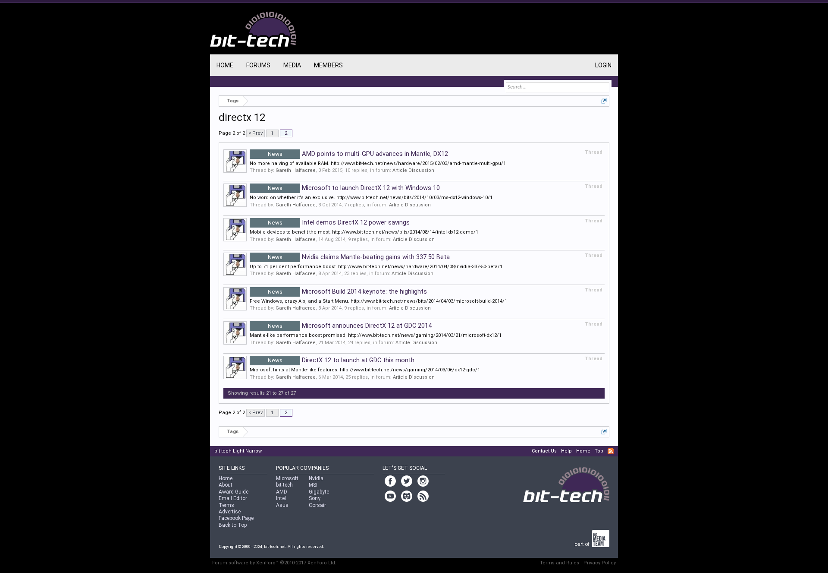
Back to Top (233, 525)
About (225, 485)
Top (599, 451)
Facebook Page (236, 518)
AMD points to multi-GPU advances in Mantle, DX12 (358, 154)
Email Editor (233, 498)
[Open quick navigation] (604, 101)
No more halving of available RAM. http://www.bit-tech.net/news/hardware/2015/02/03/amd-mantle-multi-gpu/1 (378, 163)
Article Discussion (413, 170)
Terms (226, 505)
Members (328, 65)
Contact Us (544, 451)
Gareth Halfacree (296, 170)
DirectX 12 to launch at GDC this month (341, 360)
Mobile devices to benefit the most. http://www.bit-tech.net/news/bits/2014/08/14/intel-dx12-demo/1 (364, 232)
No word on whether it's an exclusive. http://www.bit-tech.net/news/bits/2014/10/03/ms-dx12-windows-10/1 (371, 197)
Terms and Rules (559, 563)
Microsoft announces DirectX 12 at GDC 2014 (350, 325)
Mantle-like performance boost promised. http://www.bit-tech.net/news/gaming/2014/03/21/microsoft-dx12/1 (376, 335)
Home (224, 65)
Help (566, 451)
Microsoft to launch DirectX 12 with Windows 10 (354, 188)
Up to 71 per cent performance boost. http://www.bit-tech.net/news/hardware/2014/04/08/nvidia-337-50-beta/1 (376, 266)
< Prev (255, 133)
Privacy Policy (599, 563)
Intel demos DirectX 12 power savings (339, 222)
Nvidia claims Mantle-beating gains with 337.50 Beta (359, 257)
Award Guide (233, 492)
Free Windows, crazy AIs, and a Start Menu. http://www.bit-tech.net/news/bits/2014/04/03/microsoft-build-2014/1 (378, 301)
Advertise (230, 512)
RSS (611, 451)
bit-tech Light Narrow (238, 451)
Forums (258, 65)
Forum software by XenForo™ (274, 563)
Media (292, 65)
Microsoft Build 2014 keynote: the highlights (347, 291)
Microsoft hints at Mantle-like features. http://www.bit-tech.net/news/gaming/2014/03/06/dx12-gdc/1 (365, 370)
